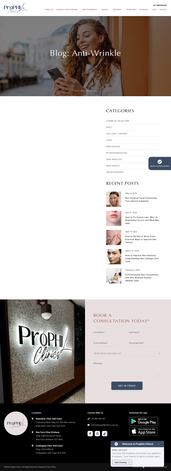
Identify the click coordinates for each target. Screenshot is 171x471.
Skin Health (113, 166)
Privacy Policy (51, 467)
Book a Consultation (159, 166)
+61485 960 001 (98, 419)
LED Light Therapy (117, 134)
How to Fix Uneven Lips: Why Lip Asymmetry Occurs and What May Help (142, 220)
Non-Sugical (113, 146)
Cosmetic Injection (117, 121)
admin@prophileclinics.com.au (105, 425)
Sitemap (41, 467)
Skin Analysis (114, 159)
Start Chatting (120, 462)
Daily (109, 127)
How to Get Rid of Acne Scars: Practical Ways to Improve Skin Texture (141, 239)
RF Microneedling (116, 153)
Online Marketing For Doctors (156, 467)
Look (109, 140)
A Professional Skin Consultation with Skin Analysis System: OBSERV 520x (142, 278)
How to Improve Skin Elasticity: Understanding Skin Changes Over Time (142, 258)
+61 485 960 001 (160, 5)
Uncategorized (115, 172)
